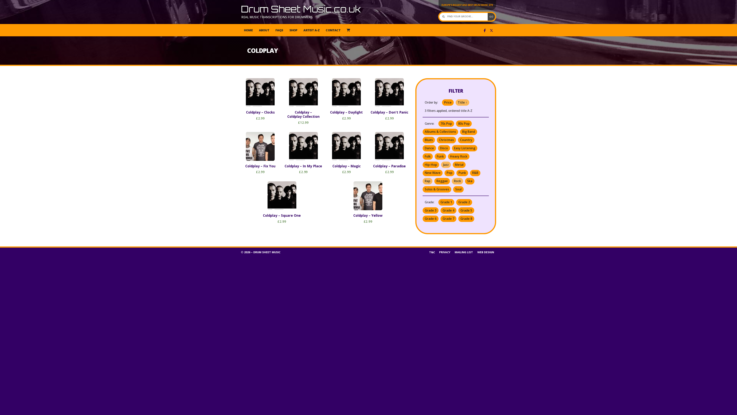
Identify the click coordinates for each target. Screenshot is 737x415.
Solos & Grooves (437, 189)
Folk (428, 156)
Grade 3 (430, 210)
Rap (427, 181)
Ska (469, 181)
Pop (449, 173)
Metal (459, 165)
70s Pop (446, 123)
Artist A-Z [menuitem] (311, 30)
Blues (429, 140)
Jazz (446, 165)
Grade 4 (448, 210)
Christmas (446, 140)
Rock (457, 181)
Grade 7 (448, 219)
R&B (475, 173)
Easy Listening (464, 148)
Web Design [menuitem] (485, 252)
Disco (444, 148)
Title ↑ (462, 102)
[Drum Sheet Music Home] (467, 9)
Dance (429, 148)
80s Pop (464, 123)
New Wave (432, 173)
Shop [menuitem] (293, 30)
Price (448, 102)
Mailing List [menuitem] (464, 252)
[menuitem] (348, 30)
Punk (462, 173)
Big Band (468, 131)
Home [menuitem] (248, 30)
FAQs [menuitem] (279, 30)
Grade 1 (446, 202)
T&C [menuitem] (432, 252)
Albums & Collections (440, 131)
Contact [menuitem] (333, 30)
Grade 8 (466, 219)
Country (466, 140)
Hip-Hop (431, 165)
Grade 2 (464, 202)
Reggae (442, 181)
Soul (458, 189)
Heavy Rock (458, 156)
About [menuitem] (264, 30)
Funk (440, 156)
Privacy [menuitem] (444, 252)
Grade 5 (466, 210)
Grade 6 (430, 219)
